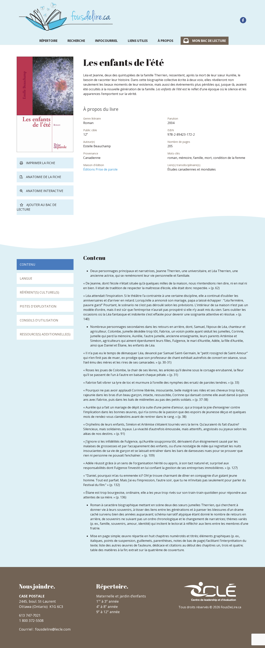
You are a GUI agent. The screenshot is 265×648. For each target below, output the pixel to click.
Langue (26, 278)
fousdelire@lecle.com (53, 629)
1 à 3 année (107, 601)
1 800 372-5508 (31, 620)
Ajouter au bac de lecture (36, 207)
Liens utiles (138, 41)
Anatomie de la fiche (43, 177)
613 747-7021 (30, 615)
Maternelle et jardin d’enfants (121, 596)
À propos (165, 41)
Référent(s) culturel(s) (39, 292)
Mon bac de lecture (209, 41)
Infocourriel (106, 41)
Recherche (76, 41)
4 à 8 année (107, 606)
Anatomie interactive (44, 191)
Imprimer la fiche (40, 163)
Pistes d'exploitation (38, 306)
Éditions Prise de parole (100, 169)
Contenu (27, 264)
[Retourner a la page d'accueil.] (66, 16)
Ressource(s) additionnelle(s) (45, 334)
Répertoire (48, 41)
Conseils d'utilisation (39, 320)
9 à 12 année (108, 611)
